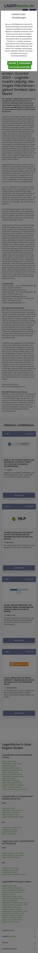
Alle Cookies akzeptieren (20, 67)
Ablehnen (12, 63)
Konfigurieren (25, 63)
